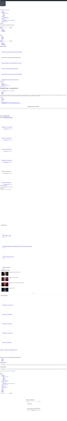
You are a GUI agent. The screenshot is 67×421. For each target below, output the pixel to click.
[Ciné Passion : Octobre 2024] (34, 262)
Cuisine (4, 15)
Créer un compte (3, 31)
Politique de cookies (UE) (4, 387)
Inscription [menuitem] (5, 0)
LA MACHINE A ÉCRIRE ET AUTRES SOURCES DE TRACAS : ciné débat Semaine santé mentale (17, 246)
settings (10, 189)
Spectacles (3, 18)
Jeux (3, 377)
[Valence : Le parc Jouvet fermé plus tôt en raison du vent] (34, 66)
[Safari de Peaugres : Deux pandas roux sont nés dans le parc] (34, 77)
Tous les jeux (4, 19)
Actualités (3, 12)
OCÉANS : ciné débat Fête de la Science (8, 256)
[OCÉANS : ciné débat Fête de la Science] (34, 252)
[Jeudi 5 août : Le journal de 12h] (34, 177)
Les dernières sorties (5, 21)
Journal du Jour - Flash (8, 117)
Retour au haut (2, 373)
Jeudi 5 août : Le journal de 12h (6, 182)
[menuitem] (0, 0)
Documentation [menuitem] (2, 2)
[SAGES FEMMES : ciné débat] (34, 230)
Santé (3, 14)
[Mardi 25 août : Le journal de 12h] (34, 133)
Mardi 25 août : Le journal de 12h (7, 314)
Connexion (3, 29)
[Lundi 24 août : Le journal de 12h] (34, 144)
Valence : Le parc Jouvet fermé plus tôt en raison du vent (10, 68)
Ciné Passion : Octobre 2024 (6, 267)
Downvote (51, 108)
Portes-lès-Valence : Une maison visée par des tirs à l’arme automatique (12, 74)
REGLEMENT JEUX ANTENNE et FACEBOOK (9, 20)
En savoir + (3, 247)
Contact (2, 385)
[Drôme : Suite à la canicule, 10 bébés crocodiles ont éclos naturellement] (34, 49)
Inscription (3, 43)
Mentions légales (3, 386)
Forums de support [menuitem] (2, 4)
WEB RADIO (3, 375)
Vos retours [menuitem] (1, 5)
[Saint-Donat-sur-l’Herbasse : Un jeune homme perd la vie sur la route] (34, 60)
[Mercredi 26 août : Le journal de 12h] (34, 122)
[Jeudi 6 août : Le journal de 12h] (34, 166)
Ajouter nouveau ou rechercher (32, 401)
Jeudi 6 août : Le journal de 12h (6, 171)
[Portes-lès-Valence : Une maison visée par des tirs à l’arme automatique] (34, 71)
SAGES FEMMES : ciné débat (6, 235)
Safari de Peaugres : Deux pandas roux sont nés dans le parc (10, 79)
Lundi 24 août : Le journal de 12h (6, 149)
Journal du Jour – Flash (5, 13)
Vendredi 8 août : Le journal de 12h (7, 160)
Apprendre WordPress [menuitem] (2, 3)
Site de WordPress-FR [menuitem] (2, 1)
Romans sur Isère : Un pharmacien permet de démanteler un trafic (11, 57)
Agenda (2, 16)
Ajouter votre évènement (6, 17)
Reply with (2, 188)
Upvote (16, 108)
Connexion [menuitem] (2, 0)
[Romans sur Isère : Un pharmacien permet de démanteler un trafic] (34, 54)
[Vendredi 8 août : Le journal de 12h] (34, 155)
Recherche (11, 27)
